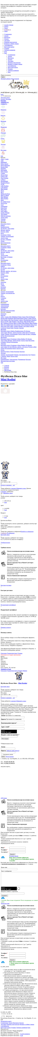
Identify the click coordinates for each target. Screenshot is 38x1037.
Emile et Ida (7, 320)
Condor (29, 318)
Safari (6, 31)
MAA (32, 321)
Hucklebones (27, 320)
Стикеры (3, 356)
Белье (19, 340)
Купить (3, 485)
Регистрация (10, 756)
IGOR (6, 321)
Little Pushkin (12, 321)
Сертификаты (12, 66)
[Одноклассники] (6, 386)
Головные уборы (16, 339)
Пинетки (3, 351)
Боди (27, 332)
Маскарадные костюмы (8, 361)
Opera (6, 28)
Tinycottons (26, 326)
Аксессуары (21, 334)
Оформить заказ (21, 488)
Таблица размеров (13, 70)
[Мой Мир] (7, 386)
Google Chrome (8, 25)
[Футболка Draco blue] (17, 427)
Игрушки (3, 358)
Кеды (8, 351)
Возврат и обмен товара (15, 64)
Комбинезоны (19, 331)
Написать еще (5, 903)
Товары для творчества (21, 354)
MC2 (2, 323)
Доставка (10, 61)
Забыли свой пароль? (13, 750)
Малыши (3, 329)
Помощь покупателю (14, 62)
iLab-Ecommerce (25, 1034)
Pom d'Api (34, 325)
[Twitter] (4, 386)
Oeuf (22, 325)
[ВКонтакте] (2, 386)
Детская (3, 353)
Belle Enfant (23, 318)
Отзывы (10, 69)
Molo (2, 325)
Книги (33, 354)
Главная (6, 365)
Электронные (13, 359)
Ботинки (16, 351)
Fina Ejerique (14, 320)
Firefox (6, 26)
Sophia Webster (18, 326)
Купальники (14, 342)
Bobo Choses (22, 317)
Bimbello (10, 318)
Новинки (3, 313)
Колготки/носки (9, 336)
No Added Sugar (9, 325)
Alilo (10, 317)
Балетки (22, 351)
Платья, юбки (21, 332)
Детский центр (5, 97)
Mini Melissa (25, 323)
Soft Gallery (10, 326)
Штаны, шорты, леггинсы (20, 347)
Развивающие (5, 359)
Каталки (28, 359)
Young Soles (10, 328)
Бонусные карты (13, 67)
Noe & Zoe (17, 325)
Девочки (3, 343)
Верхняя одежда (5, 331)
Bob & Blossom (30, 317)
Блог (9, 72)
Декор (8, 356)
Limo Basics (20, 321)
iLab (21, 1035)
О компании (11, 54)
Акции (10, 56)
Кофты (13, 331)
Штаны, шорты (12, 332)
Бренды (3, 315)
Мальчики (4, 337)
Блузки (10, 347)
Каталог (6, 367)
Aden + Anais (4, 317)
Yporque (16, 328)
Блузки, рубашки (31, 334)
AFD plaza (4, 798)
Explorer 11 (7, 29)
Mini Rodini (27, 321)
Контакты (11, 58)
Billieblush (15, 317)
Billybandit (17, 318)
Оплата (10, 59)
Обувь (2, 336)
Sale (2, 362)
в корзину (13, 488)
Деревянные (21, 359)
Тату (29, 354)
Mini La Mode (18, 323)
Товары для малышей (11, 334)
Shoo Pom (4, 326)
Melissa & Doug (8, 323)
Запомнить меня (8, 754)
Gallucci (21, 320)
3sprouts (21, 328)
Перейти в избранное (27, 531)
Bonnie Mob (4, 318)
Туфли (12, 351)
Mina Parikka (33, 323)
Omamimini (27, 325)
